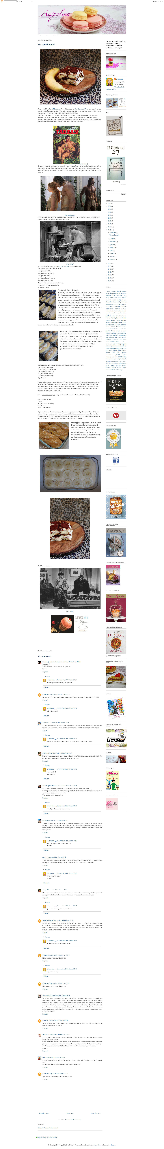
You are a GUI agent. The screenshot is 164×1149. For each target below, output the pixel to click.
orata (111, 344)
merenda (124, 337)
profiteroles (109, 357)
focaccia (108, 318)
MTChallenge (56, 109)
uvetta (112, 365)
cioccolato (117, 304)
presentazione (109, 354)
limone (113, 331)
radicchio (120, 357)
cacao (111, 297)
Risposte (47, 676)
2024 (109, 206)
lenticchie (120, 329)
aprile (112, 250)
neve (121, 342)
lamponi (114, 329)
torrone (124, 363)
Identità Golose (115, 326)
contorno (123, 308)
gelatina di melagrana (112, 322)
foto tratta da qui (70, 215)
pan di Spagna (118, 344)
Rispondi (45, 672)
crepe (124, 311)
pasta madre (109, 348)
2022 (109, 212)
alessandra (45, 995)
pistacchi (120, 350)
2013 (109, 269)
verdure (108, 367)
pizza (124, 350)
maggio (112, 247)
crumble (114, 313)
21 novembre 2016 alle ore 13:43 (67, 940)
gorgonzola (111, 324)
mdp (107, 337)
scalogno (118, 359)
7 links (108, 291)
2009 (109, 281)
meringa (108, 339)
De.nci (44, 820)
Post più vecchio (96, 1113)
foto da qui (84, 164)
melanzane (111, 337)
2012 (109, 272)
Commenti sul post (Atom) (73, 1120)
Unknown (45, 694)
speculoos (118, 361)
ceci (125, 300)
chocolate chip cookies (119, 302)
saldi (114, 359)
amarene (124, 291)
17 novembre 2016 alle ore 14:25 (59, 694)
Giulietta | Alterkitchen (49, 786)
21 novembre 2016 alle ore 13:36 (67, 680)
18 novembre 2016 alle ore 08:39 (56, 857)
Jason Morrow (98, 1145)
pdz (118, 348)
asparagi (113, 293)
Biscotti (119, 295)
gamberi (123, 320)
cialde (107, 304)
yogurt (124, 367)
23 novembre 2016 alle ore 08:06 (60, 995)
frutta (113, 320)
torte (107, 365)
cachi (115, 297)
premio (124, 352)
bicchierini (108, 295)
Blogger (113, 1145)
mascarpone (122, 335)
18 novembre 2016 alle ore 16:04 (57, 890)
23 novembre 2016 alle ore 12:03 (58, 1020)
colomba (117, 308)
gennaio (112, 259)
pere (107, 350)
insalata (108, 329)
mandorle (115, 335)
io (111, 329)
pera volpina (122, 348)
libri (125, 329)
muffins (112, 342)
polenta (108, 352)
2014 (109, 266)
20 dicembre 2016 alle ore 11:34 (55, 1057)
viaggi (114, 367)
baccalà (118, 293)
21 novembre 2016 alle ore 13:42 (67, 906)
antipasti (108, 293)
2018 (109, 224)
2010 (109, 278)
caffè (119, 297)
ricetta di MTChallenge (62, 266)
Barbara (45, 1020)
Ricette (48, 36)
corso (107, 311)
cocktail (117, 306)
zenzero (113, 370)
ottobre (112, 238)
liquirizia (113, 333)
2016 (109, 230)
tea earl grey (115, 363)
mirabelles (115, 339)
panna (113, 346)
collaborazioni (109, 308)
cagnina (124, 297)
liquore (119, 333)
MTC (108, 342)
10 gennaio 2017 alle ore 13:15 (58, 1073)
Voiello (119, 367)
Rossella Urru (109, 359)
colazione (122, 306)
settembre (113, 241)
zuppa (121, 370)
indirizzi (124, 326)
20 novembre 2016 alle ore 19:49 (59, 955)
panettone (108, 346)
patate (115, 348)
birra (114, 295)
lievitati (108, 331)
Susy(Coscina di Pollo (81, 109)
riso (125, 357)
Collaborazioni (70, 36)
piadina (115, 350)
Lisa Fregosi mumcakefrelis (51, 662)
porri (118, 352)
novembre (113, 232)
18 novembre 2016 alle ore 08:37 (57, 820)
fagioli (113, 316)
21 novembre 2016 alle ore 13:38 (67, 769)
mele (115, 337)
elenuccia (45, 723)
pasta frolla (123, 346)
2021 (109, 215)
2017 (109, 227)
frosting (108, 320)
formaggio (114, 318)
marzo (112, 253)
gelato (120, 322)
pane (124, 344)
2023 (109, 209)
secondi (124, 359)
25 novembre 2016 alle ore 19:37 (59, 1034)
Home (41, 36)
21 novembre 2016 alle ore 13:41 (67, 840)
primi (118, 355)
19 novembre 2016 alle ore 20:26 (63, 920)
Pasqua (117, 346)
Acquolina (50, 680)
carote (114, 300)
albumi (119, 291)
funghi (118, 320)
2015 (109, 263)
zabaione (108, 370)
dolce (124, 313)
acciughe (113, 291)
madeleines (109, 335)
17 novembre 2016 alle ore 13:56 (70, 662)
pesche (110, 350)
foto (120, 318)
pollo (113, 352)
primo (124, 354)
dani (43, 857)
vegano (124, 365)
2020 (109, 218)
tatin (110, 363)
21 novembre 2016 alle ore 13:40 (67, 806)
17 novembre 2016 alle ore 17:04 (59, 723)
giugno (112, 244)
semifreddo (109, 361)
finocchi (124, 316)
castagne (119, 300)
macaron (123, 333)
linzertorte (108, 333)
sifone (114, 361)
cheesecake (109, 302)
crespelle (108, 313)
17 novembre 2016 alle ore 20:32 (67, 786)
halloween (117, 324)
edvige (44, 890)
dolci (108, 315)
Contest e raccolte (58, 36)
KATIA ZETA (47, 753)
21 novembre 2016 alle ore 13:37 (67, 738)
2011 (109, 275)
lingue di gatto (121, 331)
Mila (43, 1057)
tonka (120, 363)
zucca (117, 370)
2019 (109, 221)
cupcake (119, 313)
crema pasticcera (118, 311)
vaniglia (118, 365)
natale (117, 342)
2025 (109, 203)
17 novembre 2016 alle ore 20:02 (62, 753)
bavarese (123, 293)
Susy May (45, 1034)
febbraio (112, 256)
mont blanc (122, 339)
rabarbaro (114, 357)
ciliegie (111, 304)
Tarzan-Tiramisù (46, 44)
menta (119, 337)
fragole (124, 318)
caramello (108, 300)
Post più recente (44, 1113)
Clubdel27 (111, 306)
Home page (70, 1113)
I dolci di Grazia (47, 920)
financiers (118, 316)
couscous (111, 311)
